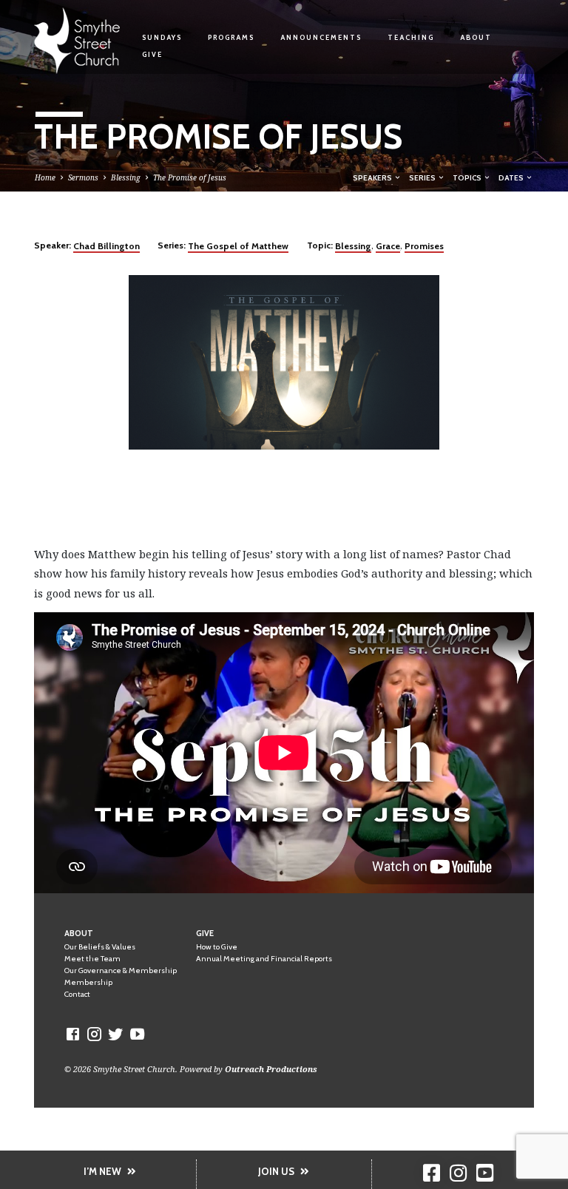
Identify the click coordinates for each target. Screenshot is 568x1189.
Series (423, 177)
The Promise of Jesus (189, 177)
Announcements (321, 37)
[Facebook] (72, 1034)
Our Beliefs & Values (99, 947)
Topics (468, 177)
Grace (388, 245)
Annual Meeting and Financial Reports (264, 958)
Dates (511, 177)
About (476, 37)
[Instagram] (94, 1034)
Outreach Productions (271, 1068)
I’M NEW (102, 1171)
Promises (424, 245)
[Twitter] (115, 1034)
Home (45, 177)
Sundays (162, 37)
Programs (231, 37)
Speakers (373, 177)
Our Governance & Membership (120, 970)
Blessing (126, 177)
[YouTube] (137, 1034)
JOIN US (276, 1171)
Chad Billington (106, 245)
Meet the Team (92, 958)
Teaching (411, 37)
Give (152, 54)
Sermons (83, 177)
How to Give (216, 947)
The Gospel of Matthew (238, 245)
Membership (88, 982)
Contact (77, 994)
